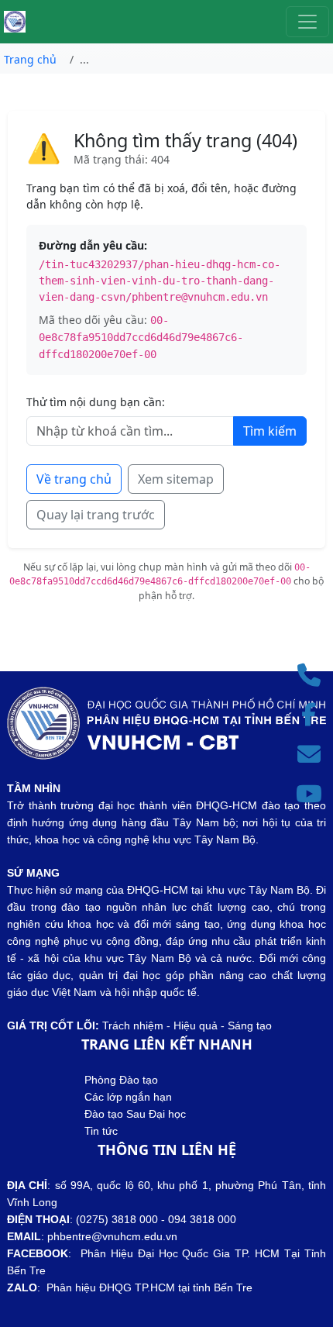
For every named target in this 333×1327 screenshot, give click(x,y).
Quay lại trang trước (95, 514)
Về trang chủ (74, 479)
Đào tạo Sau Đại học (135, 1114)
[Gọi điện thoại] (313, 676)
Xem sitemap (176, 479)
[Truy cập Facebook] (313, 715)
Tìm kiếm (270, 430)
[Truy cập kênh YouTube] (313, 794)
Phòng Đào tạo (121, 1080)
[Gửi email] (313, 755)
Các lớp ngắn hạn (128, 1097)
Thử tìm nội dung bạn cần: (95, 402)
